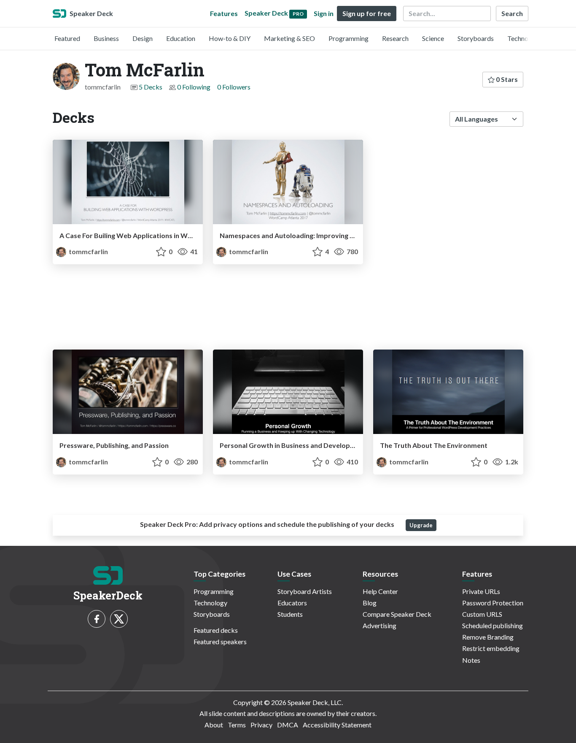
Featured (67, 38)
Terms (237, 725)
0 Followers (233, 87)
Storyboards (476, 38)
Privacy (261, 725)
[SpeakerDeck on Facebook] (96, 619)
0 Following (193, 87)
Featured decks (216, 630)
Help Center (380, 591)
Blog (370, 603)
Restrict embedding (490, 648)
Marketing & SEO (289, 38)
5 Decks (150, 87)
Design (142, 38)
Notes (471, 660)
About (214, 725)
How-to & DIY (229, 38)
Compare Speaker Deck (397, 614)
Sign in (324, 13)
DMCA (287, 725)
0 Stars (506, 79)
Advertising (379, 625)
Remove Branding (488, 637)
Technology (524, 38)
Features (224, 13)
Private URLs (481, 591)
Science (433, 38)
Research (395, 38)
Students (290, 614)
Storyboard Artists (304, 591)
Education (180, 38)
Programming (348, 38)
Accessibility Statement (337, 725)
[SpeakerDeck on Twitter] (119, 619)
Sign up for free (366, 13)
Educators (292, 603)
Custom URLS (482, 614)
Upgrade (421, 525)
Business (106, 38)
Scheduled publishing (492, 625)
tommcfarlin (87, 251)
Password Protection (492, 603)
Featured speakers (220, 641)
